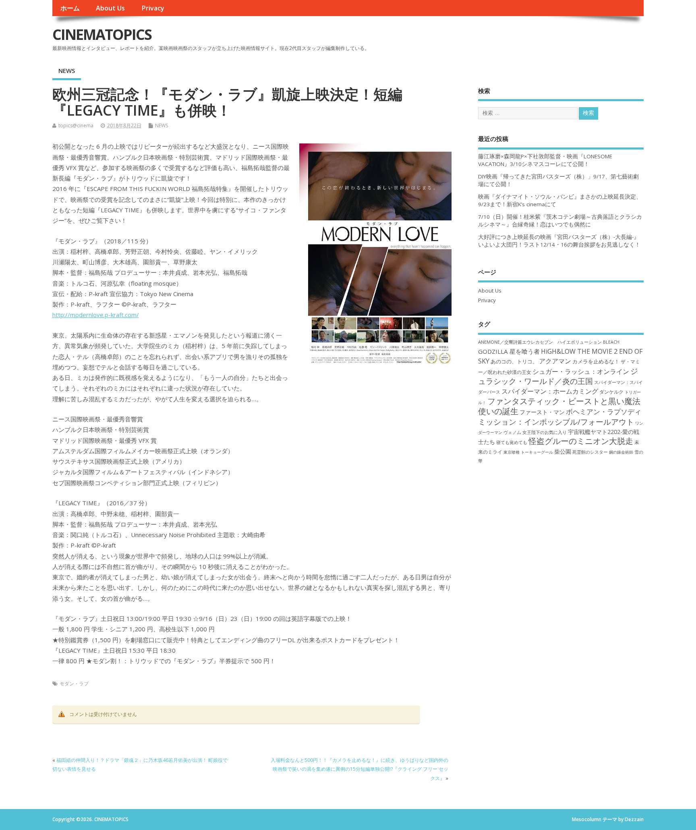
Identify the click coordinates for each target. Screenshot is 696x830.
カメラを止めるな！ (595, 361)
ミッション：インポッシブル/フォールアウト (556, 422)
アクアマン (555, 361)
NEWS (66, 70)
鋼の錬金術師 (621, 452)
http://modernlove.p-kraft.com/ (95, 315)
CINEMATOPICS (101, 34)
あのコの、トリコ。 (514, 361)
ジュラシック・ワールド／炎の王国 (558, 375)
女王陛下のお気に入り (544, 432)
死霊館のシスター (590, 452)
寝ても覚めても (511, 442)
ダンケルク (611, 391)
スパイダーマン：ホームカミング (549, 391)
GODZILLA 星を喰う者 (509, 351)
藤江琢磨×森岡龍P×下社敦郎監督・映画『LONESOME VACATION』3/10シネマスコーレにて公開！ (545, 160)
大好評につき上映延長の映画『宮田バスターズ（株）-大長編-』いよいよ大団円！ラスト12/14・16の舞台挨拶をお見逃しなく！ (559, 240)
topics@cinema (75, 125)
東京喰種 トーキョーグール (528, 452)
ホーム (70, 8)
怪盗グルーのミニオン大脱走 (580, 441)
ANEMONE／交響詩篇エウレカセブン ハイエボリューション (540, 342)
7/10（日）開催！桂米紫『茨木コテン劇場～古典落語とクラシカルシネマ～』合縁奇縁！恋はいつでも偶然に (560, 220)
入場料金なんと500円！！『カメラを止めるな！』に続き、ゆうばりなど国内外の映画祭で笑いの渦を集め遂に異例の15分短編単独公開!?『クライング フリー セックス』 (359, 769)
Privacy (152, 8)
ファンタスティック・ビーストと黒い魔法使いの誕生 (559, 406)
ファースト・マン (542, 412)
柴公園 (562, 451)
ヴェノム (512, 432)
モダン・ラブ (74, 683)
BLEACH (611, 342)
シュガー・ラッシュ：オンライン (580, 371)
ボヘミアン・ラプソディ (603, 411)
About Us (110, 8)
